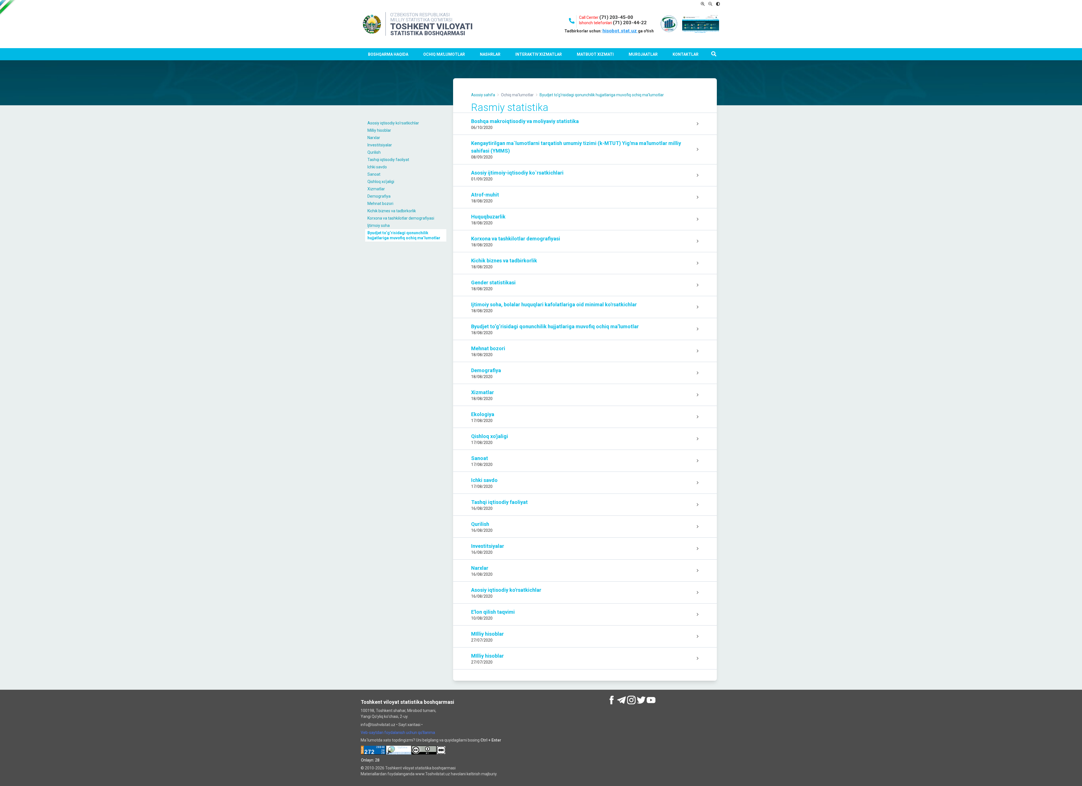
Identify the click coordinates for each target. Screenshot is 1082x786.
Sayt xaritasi (409, 724)
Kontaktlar (686, 54)
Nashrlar (490, 54)
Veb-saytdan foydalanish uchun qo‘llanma (398, 732)
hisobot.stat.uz (620, 31)
